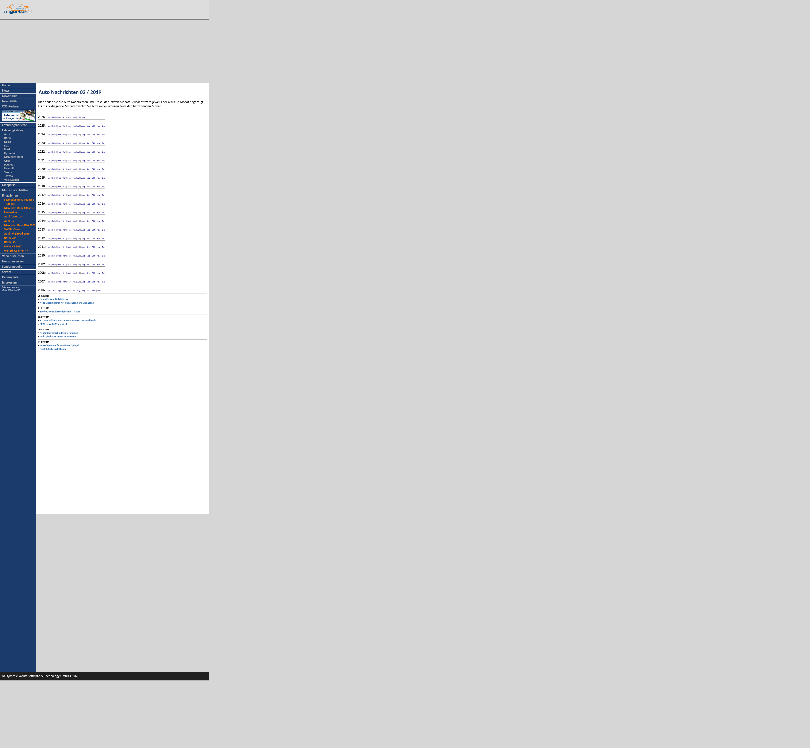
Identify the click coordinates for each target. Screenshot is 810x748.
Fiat (6, 145)
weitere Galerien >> (16, 251)
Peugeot (9, 164)
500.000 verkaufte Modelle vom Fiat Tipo (60, 312)
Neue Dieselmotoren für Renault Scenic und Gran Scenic (67, 303)
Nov (98, 126)
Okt (93, 126)
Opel (7, 161)
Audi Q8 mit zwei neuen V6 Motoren (58, 337)
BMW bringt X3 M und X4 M (53, 324)
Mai (69, 117)
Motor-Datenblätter (15, 190)
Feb (53, 117)
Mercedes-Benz (13, 157)
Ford (7, 149)
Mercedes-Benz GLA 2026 (19, 225)
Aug (83, 117)
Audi (7, 134)
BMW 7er (10, 238)
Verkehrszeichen (13, 256)
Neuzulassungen (13, 261)
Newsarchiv (9, 101)
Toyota (8, 176)
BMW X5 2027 (13, 246)
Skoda (8, 172)
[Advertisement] (104, 51)
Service (7, 272)
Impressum (9, 282)
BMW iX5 (10, 242)
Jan (49, 117)
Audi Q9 (9, 221)
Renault (9, 168)
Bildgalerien (10, 195)
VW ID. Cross (12, 229)
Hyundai (9, 153)
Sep (88, 126)
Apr (64, 117)
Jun (74, 117)
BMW (7, 138)
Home (6, 85)
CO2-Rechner (10, 106)
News (5, 90)
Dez (103, 126)
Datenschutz (10, 277)
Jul (78, 117)
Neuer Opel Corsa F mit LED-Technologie (59, 333)
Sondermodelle (12, 267)
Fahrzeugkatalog (12, 130)
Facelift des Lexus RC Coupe (53, 349)
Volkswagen (11, 180)
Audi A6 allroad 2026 (17, 233)
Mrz (59, 117)
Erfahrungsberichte (14, 125)
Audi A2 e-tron (13, 216)
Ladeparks (8, 185)
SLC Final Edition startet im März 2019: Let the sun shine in (68, 321)
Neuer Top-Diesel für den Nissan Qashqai (59, 346)
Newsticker (9, 96)
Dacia (7, 142)
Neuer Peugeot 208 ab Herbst (54, 299)
